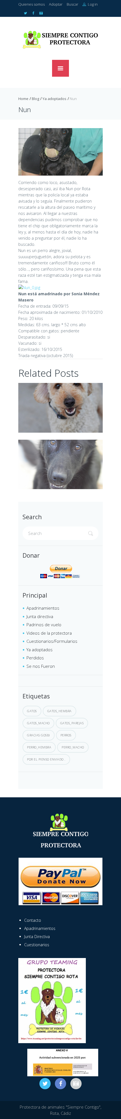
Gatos (32, 711)
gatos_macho (38, 723)
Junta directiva (39, 616)
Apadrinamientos (42, 608)
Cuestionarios (36, 944)
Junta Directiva (37, 936)
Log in (92, 4)
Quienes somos (31, 4)
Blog (35, 98)
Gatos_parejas (72, 723)
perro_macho (73, 747)
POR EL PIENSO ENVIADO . (46, 759)
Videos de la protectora (49, 633)
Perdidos (35, 657)
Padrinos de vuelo (43, 624)
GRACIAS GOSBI (38, 735)
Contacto (32, 920)
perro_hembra (39, 747)
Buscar (72, 4)
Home (23, 98)
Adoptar (55, 4)
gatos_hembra (59, 711)
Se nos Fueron (40, 666)
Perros (65, 735)
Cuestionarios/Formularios (51, 641)
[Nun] (60, 152)
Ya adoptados (54, 98)
